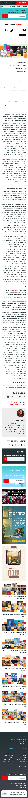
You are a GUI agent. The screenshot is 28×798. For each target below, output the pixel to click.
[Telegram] (18, 444)
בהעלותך (24, 71)
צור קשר (24, 764)
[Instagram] (15, 444)
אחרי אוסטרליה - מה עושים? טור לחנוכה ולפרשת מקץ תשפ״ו (14, 651)
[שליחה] (5, 16)
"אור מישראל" (23, 762)
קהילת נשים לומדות (21, 759)
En (3, 3)
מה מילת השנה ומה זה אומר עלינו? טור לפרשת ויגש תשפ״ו (15, 633)
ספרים (24, 753)
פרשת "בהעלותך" (14, 291)
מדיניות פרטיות (22, 787)
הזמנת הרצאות (22, 757)
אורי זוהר (23, 101)
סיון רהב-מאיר (22, 3)
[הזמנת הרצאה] (14, 496)
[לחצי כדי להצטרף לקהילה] (14, 525)
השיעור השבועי (19, 6)
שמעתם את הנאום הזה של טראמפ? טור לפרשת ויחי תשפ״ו (14, 615)
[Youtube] (21, 444)
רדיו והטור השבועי (12, 6)
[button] (13, 2)
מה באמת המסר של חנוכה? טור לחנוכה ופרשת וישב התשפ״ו (15, 669)
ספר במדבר (19, 71)
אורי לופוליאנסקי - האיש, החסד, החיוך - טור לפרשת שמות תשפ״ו (15, 597)
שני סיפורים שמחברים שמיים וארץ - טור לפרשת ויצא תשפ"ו (14, 687)
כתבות (24, 751)
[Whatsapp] (9, 444)
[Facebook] (24, 444)
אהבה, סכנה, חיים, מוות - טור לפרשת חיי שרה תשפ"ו (15, 705)
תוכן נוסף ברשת (9, 764)
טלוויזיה (6, 6)
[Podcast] (12, 444)
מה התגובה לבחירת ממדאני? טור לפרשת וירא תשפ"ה (15, 723)
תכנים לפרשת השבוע (8, 762)
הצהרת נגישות (22, 766)
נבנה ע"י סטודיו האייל (21, 785)
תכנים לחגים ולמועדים (8, 759)
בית (25, 24)
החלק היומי (25, 6)
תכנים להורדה (23, 755)
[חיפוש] (5, 459)
